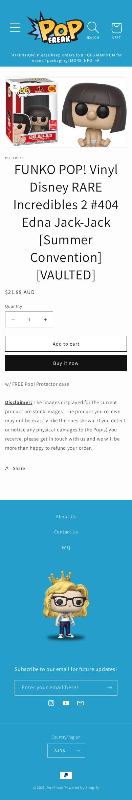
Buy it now (66, 363)
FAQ (66, 547)
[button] (15, 27)
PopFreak (55, 787)
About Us (66, 517)
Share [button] (19, 468)
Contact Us (66, 532)
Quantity (13, 306)
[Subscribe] (109, 688)
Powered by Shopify (81, 787)
